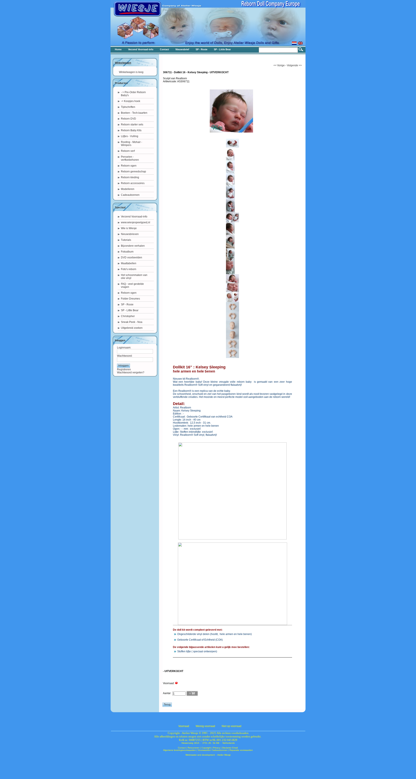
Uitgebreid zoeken (132, 327)
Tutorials (126, 239)
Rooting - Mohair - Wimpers (131, 144)
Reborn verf (128, 150)
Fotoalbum (127, 251)
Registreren (124, 369)
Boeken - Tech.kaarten (134, 112)
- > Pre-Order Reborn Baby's (133, 94)
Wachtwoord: (124, 355)
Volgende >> (294, 65)
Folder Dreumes (130, 298)
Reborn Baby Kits (131, 130)
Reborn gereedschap (133, 171)
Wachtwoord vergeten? (130, 372)
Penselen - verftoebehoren (130, 158)
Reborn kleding (130, 177)
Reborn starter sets (132, 124)
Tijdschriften (128, 107)
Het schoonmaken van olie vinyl (134, 277)
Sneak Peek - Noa (131, 322)
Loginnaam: (124, 347)
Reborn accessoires (133, 183)
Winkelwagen (123, 62)
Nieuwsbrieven (130, 234)
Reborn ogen (128, 165)
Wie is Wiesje (129, 228)
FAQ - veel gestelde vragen (132, 285)
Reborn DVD (128, 118)
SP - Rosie (127, 304)
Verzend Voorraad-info (134, 216)
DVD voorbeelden (131, 257)
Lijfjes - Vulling (129, 136)
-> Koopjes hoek (130, 101)
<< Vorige (279, 65)
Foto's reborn (128, 269)
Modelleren (127, 189)
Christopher (128, 316)
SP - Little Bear (129, 310)
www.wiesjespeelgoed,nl (135, 222)
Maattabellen (128, 263)
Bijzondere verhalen (133, 245)
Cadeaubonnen (130, 194)
